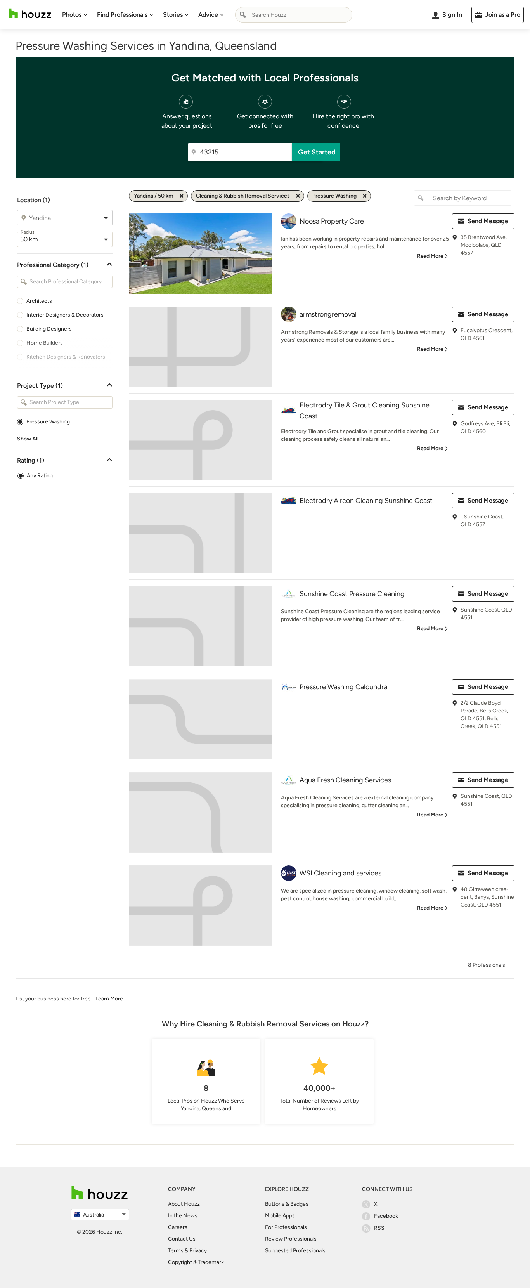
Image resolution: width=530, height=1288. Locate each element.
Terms (176, 1250)
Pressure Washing (48, 421)
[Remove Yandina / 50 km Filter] (181, 195)
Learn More (109, 998)
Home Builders (44, 343)
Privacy (198, 1250)
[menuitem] (74, 15)
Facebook (386, 1216)
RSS (379, 1228)
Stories (173, 14)
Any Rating (40, 475)
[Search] (243, 15)
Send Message (488, 221)
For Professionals (286, 1227)
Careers (177, 1227)
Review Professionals (291, 1239)
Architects (39, 301)
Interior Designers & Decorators (65, 315)
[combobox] (293, 15)
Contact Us (182, 1239)
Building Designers (49, 329)
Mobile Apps (280, 1215)
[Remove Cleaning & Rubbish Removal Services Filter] (297, 195)
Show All (27, 438)
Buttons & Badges (286, 1204)
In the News (182, 1215)
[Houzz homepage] (30, 13)
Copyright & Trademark (196, 1262)
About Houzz (184, 1204)
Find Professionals (122, 14)
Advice (208, 14)
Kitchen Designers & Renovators (65, 357)
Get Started (317, 152)
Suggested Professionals (295, 1250)
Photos (71, 14)
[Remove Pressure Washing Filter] (364, 195)
